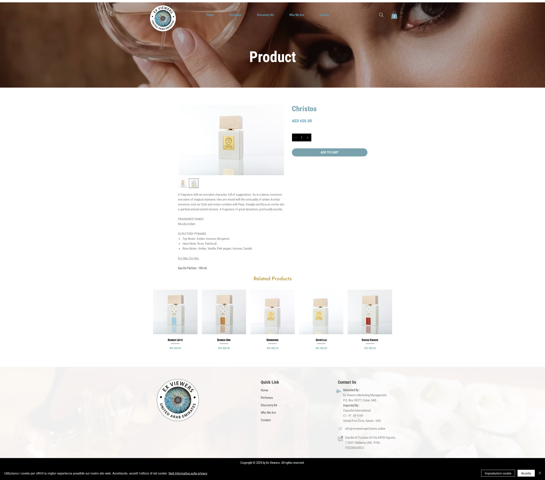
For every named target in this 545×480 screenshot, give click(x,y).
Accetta (526, 473)
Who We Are (268, 413)
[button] (394, 15)
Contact (266, 420)
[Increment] (308, 138)
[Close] (539, 473)
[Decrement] (295, 138)
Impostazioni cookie (498, 473)
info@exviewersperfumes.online (365, 429)
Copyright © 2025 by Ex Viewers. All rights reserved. (272, 463)
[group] (272, 322)
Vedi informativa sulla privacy (187, 473)
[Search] (381, 14)
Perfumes (267, 398)
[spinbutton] (301, 138)
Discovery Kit (269, 405)
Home (264, 390)
